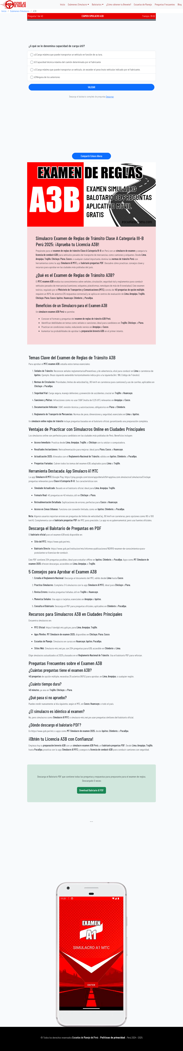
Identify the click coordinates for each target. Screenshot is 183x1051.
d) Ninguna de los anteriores (47, 77)
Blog (180, 4)
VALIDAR (91, 87)
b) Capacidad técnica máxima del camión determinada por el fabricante (67, 61)
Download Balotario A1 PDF (91, 790)
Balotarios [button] (96, 4)
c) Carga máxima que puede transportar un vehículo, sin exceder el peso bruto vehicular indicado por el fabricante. (87, 69)
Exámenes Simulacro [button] (77, 4)
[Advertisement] (91, 31)
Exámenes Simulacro (19, 11)
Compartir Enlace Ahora (91, 156)
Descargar (110, 96)
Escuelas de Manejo (143, 4)
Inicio (62, 4)
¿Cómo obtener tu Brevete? (118, 4)
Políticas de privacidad (112, 1037)
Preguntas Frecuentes (165, 4)
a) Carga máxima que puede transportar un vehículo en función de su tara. (68, 54)
